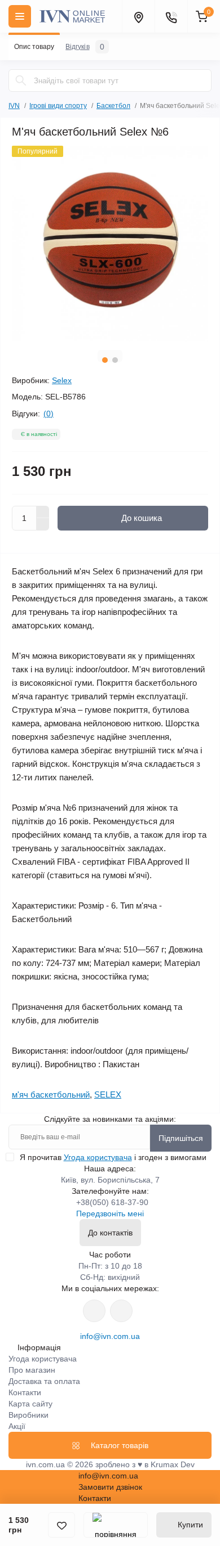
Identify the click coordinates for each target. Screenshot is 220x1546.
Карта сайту (30, 1403)
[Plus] (43, 512)
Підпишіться (181, 1138)
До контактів (110, 1232)
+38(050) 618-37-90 (112, 1202)
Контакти (24, 1392)
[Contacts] (171, 16)
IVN (14, 106)
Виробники (28, 1414)
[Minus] (43, 524)
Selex (62, 380)
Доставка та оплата (44, 1381)
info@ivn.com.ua (110, 1336)
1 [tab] (105, 360)
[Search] (20, 80)
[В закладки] (61, 1525)
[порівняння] (115, 1525)
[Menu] (19, 16)
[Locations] (138, 16)
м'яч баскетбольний (51, 1094)
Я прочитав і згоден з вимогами (113, 1157)
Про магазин (31, 1369)
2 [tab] (115, 360)
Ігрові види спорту (58, 106)
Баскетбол (113, 106)
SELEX (107, 1094)
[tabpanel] (110, 243)
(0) (48, 413)
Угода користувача (98, 1157)
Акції (16, 1426)
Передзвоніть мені (110, 1213)
